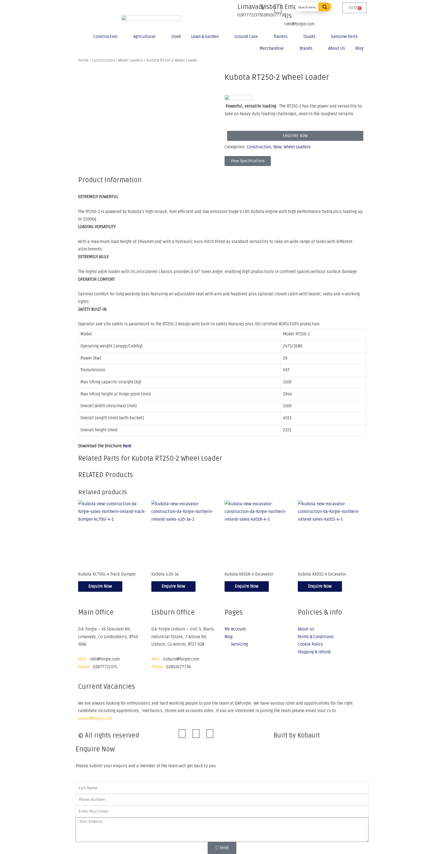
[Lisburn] (254, 9)
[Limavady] (231, 9)
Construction (105, 36)
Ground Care (246, 36)
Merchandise (272, 48)
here (127, 446)
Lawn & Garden (205, 36)
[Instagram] (196, 734)
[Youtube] (209, 734)
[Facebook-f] (182, 734)
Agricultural (144, 36)
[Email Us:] (278, 9)
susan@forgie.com (95, 718)
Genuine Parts (344, 36)
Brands (306, 48)
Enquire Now (100, 586)
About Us (336, 48)
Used (176, 36)
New (277, 147)
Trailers (281, 36)
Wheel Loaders (297, 147)
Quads (309, 36)
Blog (359, 48)
